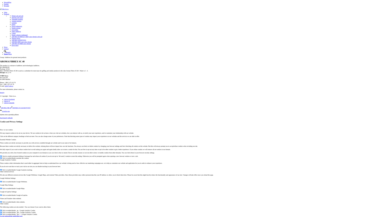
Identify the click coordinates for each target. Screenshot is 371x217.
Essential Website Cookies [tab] (8, 139)
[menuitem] (187, 2)
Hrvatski (6, 6)
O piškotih (9, 118)
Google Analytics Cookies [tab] (8, 160)
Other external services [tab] (7, 171)
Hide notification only (16, 216)
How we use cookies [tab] (6, 130)
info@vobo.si (9, 86)
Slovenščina (7, 2)
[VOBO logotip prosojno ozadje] (4, 9)
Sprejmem (3, 118)
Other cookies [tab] (4, 204)
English (6, 4)
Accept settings (4, 216)
